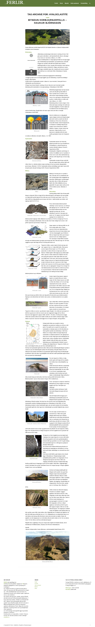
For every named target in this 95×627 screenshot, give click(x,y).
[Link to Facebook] (90, 625)
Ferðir (36, 582)
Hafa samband (38, 585)
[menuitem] (56, 3)
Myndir (36, 586)
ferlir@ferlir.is (6, 617)
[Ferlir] (15, 3)
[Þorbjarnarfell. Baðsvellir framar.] (47, 37)
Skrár (47, 17)
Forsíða (36, 583)
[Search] (89, 3)
